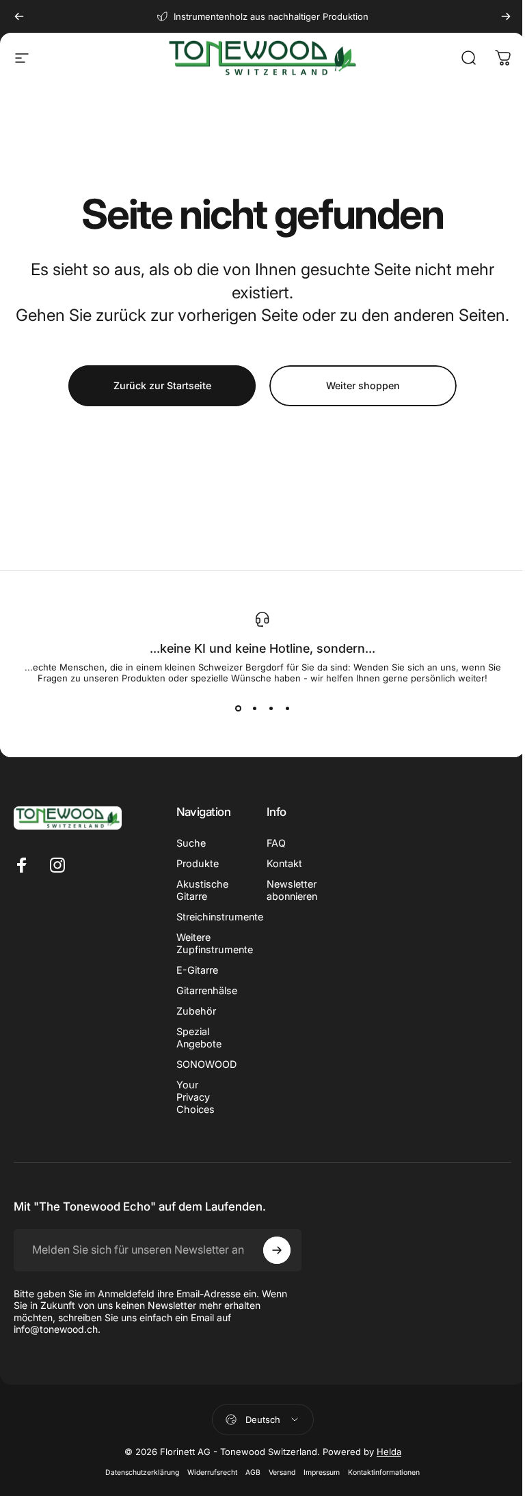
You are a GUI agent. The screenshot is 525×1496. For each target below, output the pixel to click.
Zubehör (196, 1011)
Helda (389, 1451)
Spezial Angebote (198, 1037)
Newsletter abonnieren (292, 890)
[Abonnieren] (277, 1250)
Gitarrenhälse (206, 990)
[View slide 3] (270, 708)
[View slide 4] (287, 708)
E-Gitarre (197, 970)
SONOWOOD (206, 1064)
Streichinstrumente (219, 916)
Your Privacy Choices (195, 1097)
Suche (191, 843)
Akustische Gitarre (202, 890)
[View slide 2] (254, 708)
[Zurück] (19, 16)
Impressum (322, 1472)
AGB (252, 1472)
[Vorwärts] (506, 16)
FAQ (276, 843)
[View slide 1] (238, 708)
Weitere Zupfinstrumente (214, 943)
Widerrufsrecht (212, 1472)
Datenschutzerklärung (142, 1472)
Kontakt (284, 863)
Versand (282, 1472)
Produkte (197, 863)
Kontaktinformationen (384, 1472)
